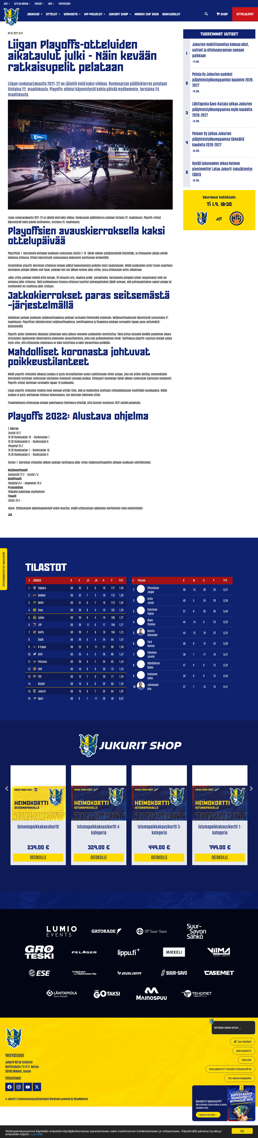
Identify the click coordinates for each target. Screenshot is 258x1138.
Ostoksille (38, 857)
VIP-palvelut (93, 14)
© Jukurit (10, 1098)
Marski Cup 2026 (147, 14)
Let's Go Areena (21, 3)
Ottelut (52, 14)
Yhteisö (38, 3)
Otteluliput (245, 14)
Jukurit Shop (119, 14)
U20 (6, 3)
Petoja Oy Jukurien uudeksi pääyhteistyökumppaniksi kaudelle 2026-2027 (223, 79)
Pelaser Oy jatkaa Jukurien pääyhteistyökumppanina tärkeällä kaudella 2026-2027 (218, 139)
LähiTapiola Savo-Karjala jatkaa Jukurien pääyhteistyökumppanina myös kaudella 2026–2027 (222, 109)
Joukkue (33, 14)
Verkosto (71, 14)
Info (50, 3)
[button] (7, 802)
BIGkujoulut (171, 14)
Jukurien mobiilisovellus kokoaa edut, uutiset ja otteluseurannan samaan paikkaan (220, 50)
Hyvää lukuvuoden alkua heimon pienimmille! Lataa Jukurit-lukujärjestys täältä (222, 169)
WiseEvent (54, 1098)
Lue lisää (37, 1134)
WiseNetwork (81, 1098)
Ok (242, 1131)
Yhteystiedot (65, 3)
